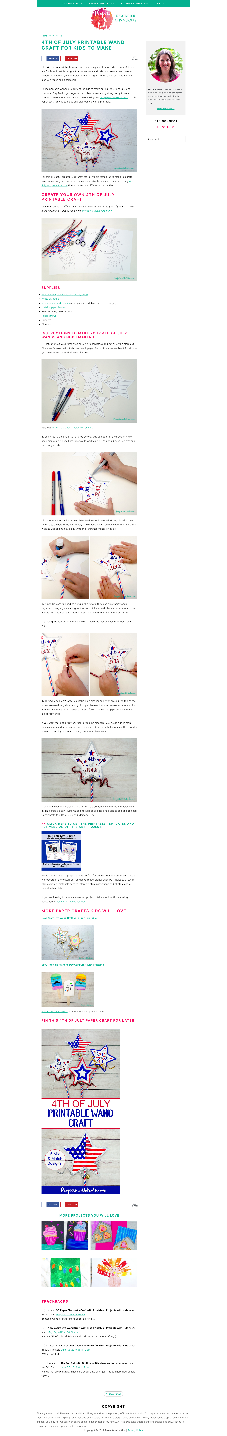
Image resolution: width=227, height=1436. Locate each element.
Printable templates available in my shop (65, 294)
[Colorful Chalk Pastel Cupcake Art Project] (65, 1235)
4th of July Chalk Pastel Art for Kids (72, 427)
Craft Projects (55, 36)
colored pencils (61, 303)
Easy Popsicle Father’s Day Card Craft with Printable (73, 964)
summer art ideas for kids (71, 901)
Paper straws (49, 315)
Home (44, 36)
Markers (46, 303)
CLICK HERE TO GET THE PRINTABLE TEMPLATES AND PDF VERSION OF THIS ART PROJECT (88, 825)
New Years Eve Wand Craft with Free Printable (69, 918)
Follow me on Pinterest (55, 1011)
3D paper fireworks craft (114, 97)
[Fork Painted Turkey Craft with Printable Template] (114, 1272)
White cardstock (51, 298)
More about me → (166, 108)
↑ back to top (113, 1394)
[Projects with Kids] (113, 29)
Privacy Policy (135, 1430)
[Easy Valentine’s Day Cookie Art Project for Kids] (114, 1235)
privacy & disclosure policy (97, 210)
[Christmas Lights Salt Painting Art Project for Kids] (65, 1272)
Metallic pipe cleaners (54, 307)
